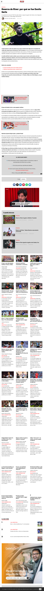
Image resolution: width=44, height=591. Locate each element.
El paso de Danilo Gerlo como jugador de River (12, 67)
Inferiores (18, 268)
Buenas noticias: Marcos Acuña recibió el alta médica (7, 350)
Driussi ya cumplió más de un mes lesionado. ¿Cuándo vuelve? (21, 381)
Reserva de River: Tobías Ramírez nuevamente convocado (27, 231)
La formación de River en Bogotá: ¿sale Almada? (8, 467)
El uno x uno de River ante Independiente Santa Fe (21, 468)
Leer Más (12, 203)
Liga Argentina (19, 502)
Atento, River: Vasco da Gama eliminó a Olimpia (36, 409)
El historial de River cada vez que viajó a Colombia (36, 467)
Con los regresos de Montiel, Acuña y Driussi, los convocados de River (36, 292)
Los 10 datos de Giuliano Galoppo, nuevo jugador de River (21, 124)
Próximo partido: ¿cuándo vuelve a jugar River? (21, 320)
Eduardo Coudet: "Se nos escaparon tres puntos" (7, 291)
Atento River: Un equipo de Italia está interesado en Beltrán (36, 381)
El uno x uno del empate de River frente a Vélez (7, 264)
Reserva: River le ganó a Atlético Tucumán (26, 218)
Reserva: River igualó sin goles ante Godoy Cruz (27, 242)
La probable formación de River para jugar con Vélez (21, 410)
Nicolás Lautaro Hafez (10, 18)
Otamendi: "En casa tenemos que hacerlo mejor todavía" (7, 410)
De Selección (19, 358)
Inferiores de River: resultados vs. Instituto (21, 264)
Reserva (3, 7)
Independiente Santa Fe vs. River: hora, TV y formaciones (7, 439)
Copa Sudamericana (20, 324)
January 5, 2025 (30, 172)
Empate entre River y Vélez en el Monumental (22, 291)
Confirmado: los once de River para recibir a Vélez (36, 265)
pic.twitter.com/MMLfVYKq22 (22, 170)
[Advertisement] (22, 85)
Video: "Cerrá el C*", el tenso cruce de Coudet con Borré (35, 439)
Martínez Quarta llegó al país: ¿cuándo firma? (12, 69)
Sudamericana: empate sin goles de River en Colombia (35, 499)
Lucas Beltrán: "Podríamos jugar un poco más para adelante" (36, 320)
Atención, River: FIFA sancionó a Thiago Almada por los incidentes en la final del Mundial (22, 352)
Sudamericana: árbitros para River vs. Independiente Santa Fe (36, 350)
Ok (40, 589)
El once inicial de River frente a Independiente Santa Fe (7, 497)
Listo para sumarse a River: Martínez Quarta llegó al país (21, 99)
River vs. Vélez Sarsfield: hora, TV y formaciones (8, 319)
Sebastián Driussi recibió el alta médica (8, 380)
